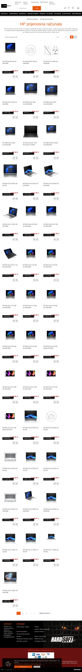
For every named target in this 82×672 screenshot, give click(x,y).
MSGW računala (39, 638)
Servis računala (52, 3)
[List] (75, 37)
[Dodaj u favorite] (16, 47)
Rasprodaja (35, 2)
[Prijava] (73, 8)
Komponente (13, 13)
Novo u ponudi (25, 3)
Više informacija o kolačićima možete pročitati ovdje (27, 664)
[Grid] (71, 37)
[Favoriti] (13, 76)
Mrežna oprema (33, 13)
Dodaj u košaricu (7, 77)
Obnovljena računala (22, 641)
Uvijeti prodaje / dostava (23, 626)
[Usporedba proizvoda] (16, 76)
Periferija (22, 13)
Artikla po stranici (44, 613)
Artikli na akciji (18, 3)
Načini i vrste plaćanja (40, 636)
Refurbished (76, 13)
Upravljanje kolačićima (40, 641)
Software (57, 13)
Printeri (42, 13)
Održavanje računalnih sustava (25, 638)
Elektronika (66, 13)
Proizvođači (44, 2)
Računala (4, 13)
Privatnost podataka (22, 631)
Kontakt (37, 626)
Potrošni (49, 13)
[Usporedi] (16, 43)
